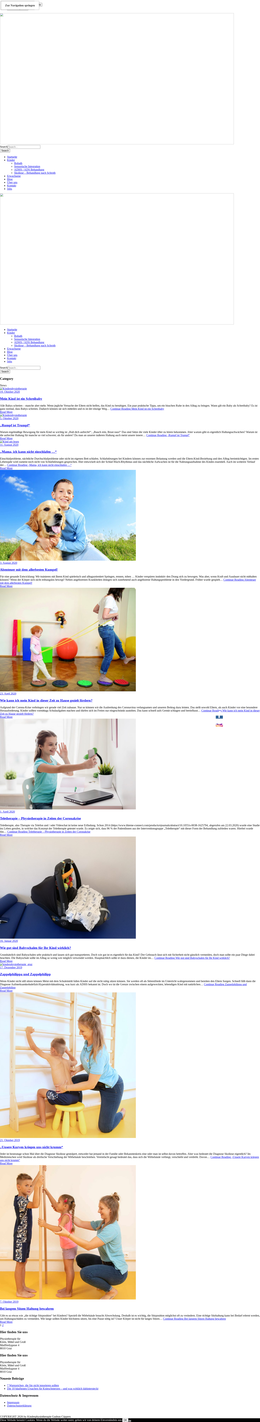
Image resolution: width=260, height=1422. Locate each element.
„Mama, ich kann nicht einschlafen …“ (28, 452)
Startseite (12, 156)
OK (125, 1420)
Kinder (11, 160)
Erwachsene (14, 175)
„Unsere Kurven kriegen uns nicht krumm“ (31, 1147)
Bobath (18, 163)
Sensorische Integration (27, 166)
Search (4, 146)
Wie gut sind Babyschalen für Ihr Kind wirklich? (35, 948)
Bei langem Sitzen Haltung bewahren (27, 1308)
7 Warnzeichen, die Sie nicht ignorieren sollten (33, 1385)
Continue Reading (137, 408)
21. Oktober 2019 (10, 1140)
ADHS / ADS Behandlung (29, 169)
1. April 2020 (7, 811)
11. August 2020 (9, 444)
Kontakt (11, 185)
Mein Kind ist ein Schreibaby (21, 399)
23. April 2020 (8, 693)
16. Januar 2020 (9, 940)
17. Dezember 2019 (11, 967)
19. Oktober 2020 (10, 391)
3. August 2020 (8, 562)
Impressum (13, 1402)
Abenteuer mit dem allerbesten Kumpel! (29, 569)
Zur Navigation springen (20, 5)
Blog (10, 179)
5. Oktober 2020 (9, 418)
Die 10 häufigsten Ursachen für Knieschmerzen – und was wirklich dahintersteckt (52, 1388)
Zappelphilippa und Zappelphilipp (25, 974)
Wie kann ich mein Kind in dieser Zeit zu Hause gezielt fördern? (46, 700)
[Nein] (129, 1420)
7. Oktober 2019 (9, 1301)
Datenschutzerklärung (19, 1405)
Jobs (9, 188)
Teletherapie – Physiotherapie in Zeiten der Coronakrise (40, 818)
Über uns (12, 182)
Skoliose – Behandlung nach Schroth (35, 172)
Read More (6, 411)
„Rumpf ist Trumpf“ (15, 425)
